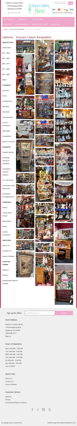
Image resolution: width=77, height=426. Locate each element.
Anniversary (7, 101)
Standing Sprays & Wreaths (5, 161)
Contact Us (6, 251)
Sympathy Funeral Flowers (6, 172)
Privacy (5, 275)
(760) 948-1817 (15, 13)
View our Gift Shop (40, 24)
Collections (37, 19)
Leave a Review (8, 256)
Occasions (8, 19)
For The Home (8, 180)
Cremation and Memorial (8, 187)
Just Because (7, 117)
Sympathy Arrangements (8, 195)
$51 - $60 (6, 58)
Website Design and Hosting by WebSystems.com (61, 423)
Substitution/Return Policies (8, 282)
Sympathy (22, 19)
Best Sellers (7, 221)
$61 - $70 (6, 64)
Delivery (5, 270)
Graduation (6, 136)
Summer (5, 90)
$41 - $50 (6, 53)
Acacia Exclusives (6, 233)
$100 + (4, 80)
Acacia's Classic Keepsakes (16, 29)
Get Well (5, 112)
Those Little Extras (6, 214)
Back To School (8, 141)
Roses (4, 226)
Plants (4, 207)
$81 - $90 (6, 74)
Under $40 (6, 48)
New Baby (6, 131)
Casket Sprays (8, 152)
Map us (8, 336)
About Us (6, 245)
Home (5, 29)
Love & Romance (22, 24)
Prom (4, 96)
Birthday (8, 24)
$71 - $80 (6, 69)
